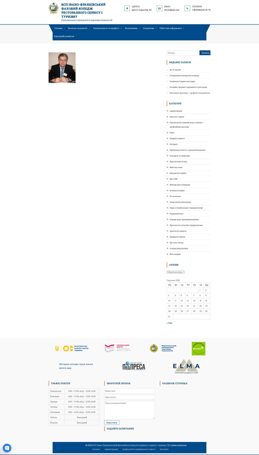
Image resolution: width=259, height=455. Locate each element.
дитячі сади (65, 368)
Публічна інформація (171, 28)
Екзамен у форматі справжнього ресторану (188, 87)
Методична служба (178, 173)
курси (82, 364)
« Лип (169, 323)
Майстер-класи (176, 167)
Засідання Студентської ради (182, 81)
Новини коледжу (177, 190)
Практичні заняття (178, 231)
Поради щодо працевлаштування (184, 219)
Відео (172, 133)
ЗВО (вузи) (64, 364)
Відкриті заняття (177, 138)
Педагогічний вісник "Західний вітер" (186, 208)
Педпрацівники (176, 214)
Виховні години (177, 117)
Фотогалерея (175, 254)
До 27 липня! (175, 70)
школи (89, 364)
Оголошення (175, 196)
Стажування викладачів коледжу (184, 75)
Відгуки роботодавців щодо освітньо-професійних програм (186, 124)
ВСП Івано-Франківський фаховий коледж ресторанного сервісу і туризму (83, 11)
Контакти (164, 449)
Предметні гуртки (177, 237)
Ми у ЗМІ (173, 179)
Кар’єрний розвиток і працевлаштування (187, 150)
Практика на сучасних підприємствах (186, 225)
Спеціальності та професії (106, 28)
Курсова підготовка (178, 161)
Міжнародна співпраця (180, 185)
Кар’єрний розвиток (64, 36)
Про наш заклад (176, 243)
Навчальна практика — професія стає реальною (190, 93)
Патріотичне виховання (180, 202)
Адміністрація (176, 111)
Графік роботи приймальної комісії (139, 449)
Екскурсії (174, 144)
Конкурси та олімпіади (180, 156)
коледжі (74, 364)
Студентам (148, 28)
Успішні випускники (179, 248)
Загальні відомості (78, 28)
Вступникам (131, 28)
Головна (58, 28)
